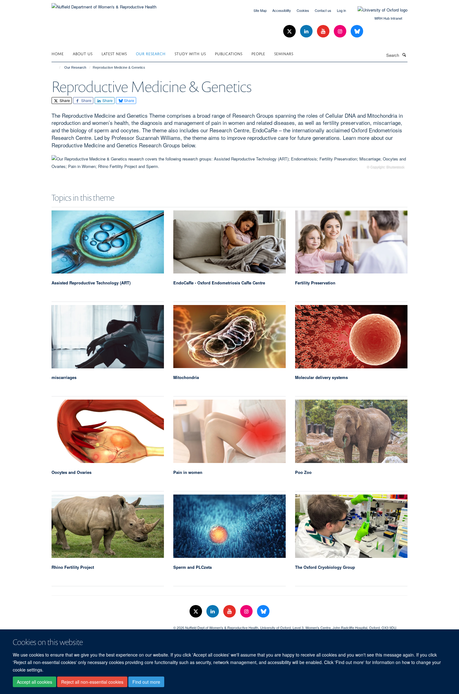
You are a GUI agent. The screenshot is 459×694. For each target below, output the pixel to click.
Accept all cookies (34, 682)
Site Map (260, 10)
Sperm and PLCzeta (192, 567)
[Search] (404, 54)
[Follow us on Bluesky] (357, 31)
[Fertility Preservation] (351, 241)
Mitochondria (186, 377)
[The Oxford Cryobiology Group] (351, 526)
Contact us (323, 10)
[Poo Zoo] (351, 431)
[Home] (57, 67)
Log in (341, 10)
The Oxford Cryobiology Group (325, 567)
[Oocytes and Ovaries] (108, 431)
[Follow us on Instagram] (341, 31)
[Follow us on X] (290, 31)
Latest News (114, 53)
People (258, 53)
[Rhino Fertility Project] (108, 526)
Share (64, 100)
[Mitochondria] (229, 336)
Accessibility (281, 10)
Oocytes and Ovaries (71, 472)
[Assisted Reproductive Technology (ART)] (108, 241)
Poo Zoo (303, 472)
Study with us (190, 53)
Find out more (146, 682)
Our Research (150, 53)
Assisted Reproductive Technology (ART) (91, 283)
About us (82, 53)
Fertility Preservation (315, 283)
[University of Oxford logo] (377, 10)
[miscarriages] (108, 336)
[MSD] (108, 625)
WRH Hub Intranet (388, 18)
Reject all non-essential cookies (92, 682)
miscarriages (64, 377)
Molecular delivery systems (321, 377)
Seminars (283, 53)
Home (58, 53)
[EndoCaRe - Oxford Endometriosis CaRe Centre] (229, 241)
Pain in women (187, 472)
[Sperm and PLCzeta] (229, 526)
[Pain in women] (229, 431)
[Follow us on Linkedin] (307, 31)
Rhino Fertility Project (73, 567)
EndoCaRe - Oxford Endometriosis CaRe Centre (219, 283)
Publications (228, 53)
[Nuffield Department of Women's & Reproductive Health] (104, 4)
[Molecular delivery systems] (351, 336)
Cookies (303, 10)
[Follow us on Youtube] (324, 31)
